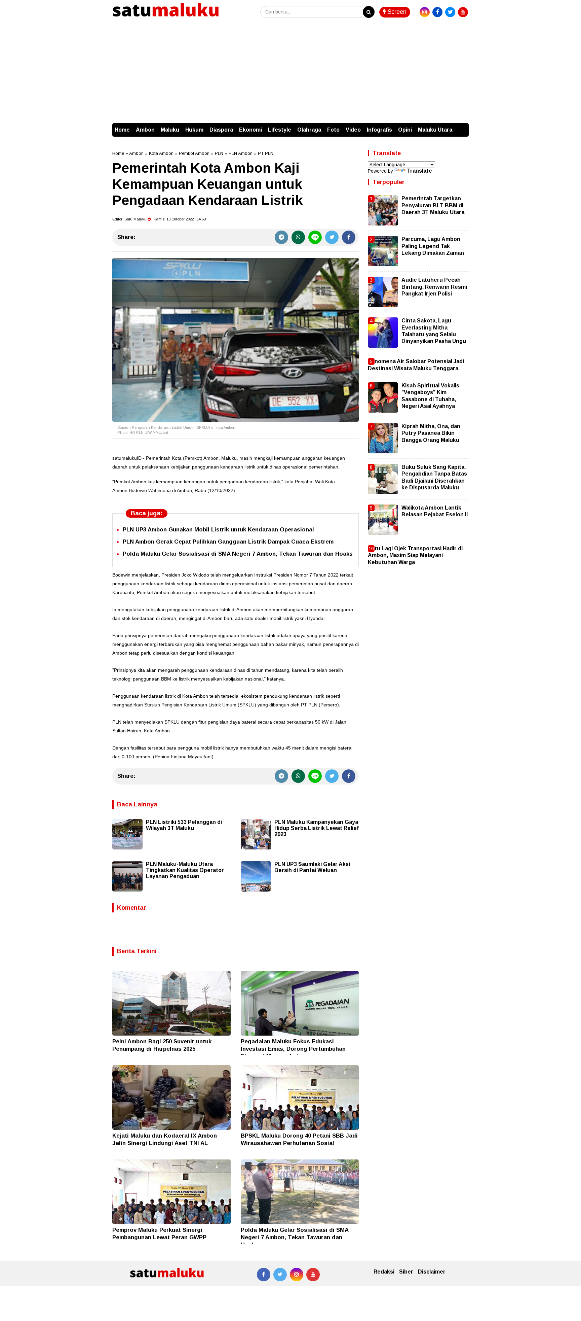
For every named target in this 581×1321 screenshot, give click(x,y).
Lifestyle (279, 130)
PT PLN (265, 153)
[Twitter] (332, 237)
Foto (333, 130)
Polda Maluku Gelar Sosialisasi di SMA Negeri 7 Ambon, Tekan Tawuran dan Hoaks (238, 554)
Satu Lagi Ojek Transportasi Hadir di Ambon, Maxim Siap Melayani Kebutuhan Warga (415, 555)
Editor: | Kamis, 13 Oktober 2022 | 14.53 (159, 219)
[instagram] (425, 12)
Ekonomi (250, 130)
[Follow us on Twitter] (280, 1274)
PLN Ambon (241, 153)
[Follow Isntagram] (296, 1274)
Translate (419, 171)
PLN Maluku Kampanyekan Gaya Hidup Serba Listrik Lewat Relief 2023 (316, 828)
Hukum (194, 130)
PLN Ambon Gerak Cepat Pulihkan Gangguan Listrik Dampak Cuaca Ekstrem (228, 541)
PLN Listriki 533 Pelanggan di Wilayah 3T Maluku (184, 825)
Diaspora (221, 130)
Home (122, 130)
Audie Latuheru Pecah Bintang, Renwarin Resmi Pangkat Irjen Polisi (434, 287)
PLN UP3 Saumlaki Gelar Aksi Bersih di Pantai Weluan (312, 867)
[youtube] (463, 12)
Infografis (379, 130)
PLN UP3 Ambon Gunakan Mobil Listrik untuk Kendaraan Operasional (218, 529)
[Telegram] (281, 237)
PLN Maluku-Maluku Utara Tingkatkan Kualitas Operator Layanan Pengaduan (185, 870)
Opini (405, 130)
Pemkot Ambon (194, 153)
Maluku (170, 130)
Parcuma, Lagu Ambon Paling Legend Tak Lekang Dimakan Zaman (432, 246)
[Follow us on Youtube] (313, 1274)
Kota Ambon (161, 153)
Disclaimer (432, 1272)
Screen (396, 11)
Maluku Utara (435, 130)
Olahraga (309, 130)
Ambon (145, 130)
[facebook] (437, 12)
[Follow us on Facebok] (263, 1274)
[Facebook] (348, 237)
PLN (219, 153)
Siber (406, 1272)
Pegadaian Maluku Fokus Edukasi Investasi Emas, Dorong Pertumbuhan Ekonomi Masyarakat (293, 1048)
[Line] (315, 237)
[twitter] (450, 12)
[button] (462, 126)
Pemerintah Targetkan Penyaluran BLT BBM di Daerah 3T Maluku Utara (432, 205)
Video (353, 130)
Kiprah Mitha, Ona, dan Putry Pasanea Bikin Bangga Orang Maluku (430, 433)
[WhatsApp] (298, 237)
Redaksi (384, 1272)
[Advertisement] (290, 73)
